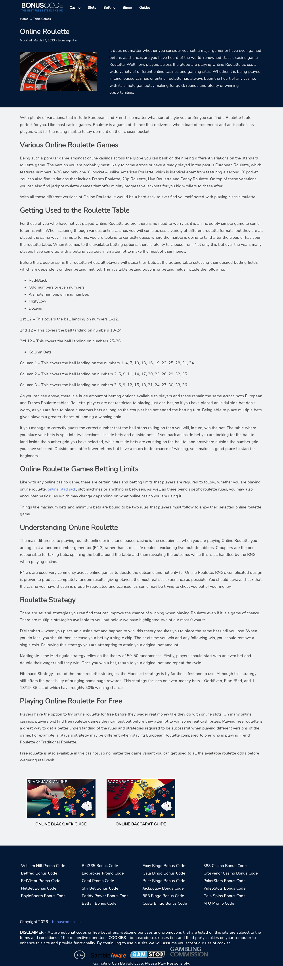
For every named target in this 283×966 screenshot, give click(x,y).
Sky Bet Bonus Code (100, 888)
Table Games (42, 19)
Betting (109, 7)
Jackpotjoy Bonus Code (163, 888)
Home (24, 19)
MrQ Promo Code (218, 903)
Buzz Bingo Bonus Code (164, 880)
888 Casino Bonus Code (225, 865)
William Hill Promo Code (43, 865)
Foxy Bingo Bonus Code (164, 865)
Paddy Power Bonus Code (105, 895)
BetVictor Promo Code (40, 880)
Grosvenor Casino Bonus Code (230, 873)
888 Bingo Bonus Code (163, 895)
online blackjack (62, 489)
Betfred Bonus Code (39, 873)
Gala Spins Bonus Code (224, 895)
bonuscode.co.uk (67, 921)
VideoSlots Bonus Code (224, 888)
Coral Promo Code (98, 880)
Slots (92, 7)
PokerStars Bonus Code (224, 880)
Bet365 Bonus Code (100, 865)
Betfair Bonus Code (99, 903)
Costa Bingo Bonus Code (165, 903)
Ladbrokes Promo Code (103, 873)
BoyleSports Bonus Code (43, 895)
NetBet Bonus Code (38, 888)
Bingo (127, 7)
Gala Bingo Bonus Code (164, 873)
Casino (75, 7)
